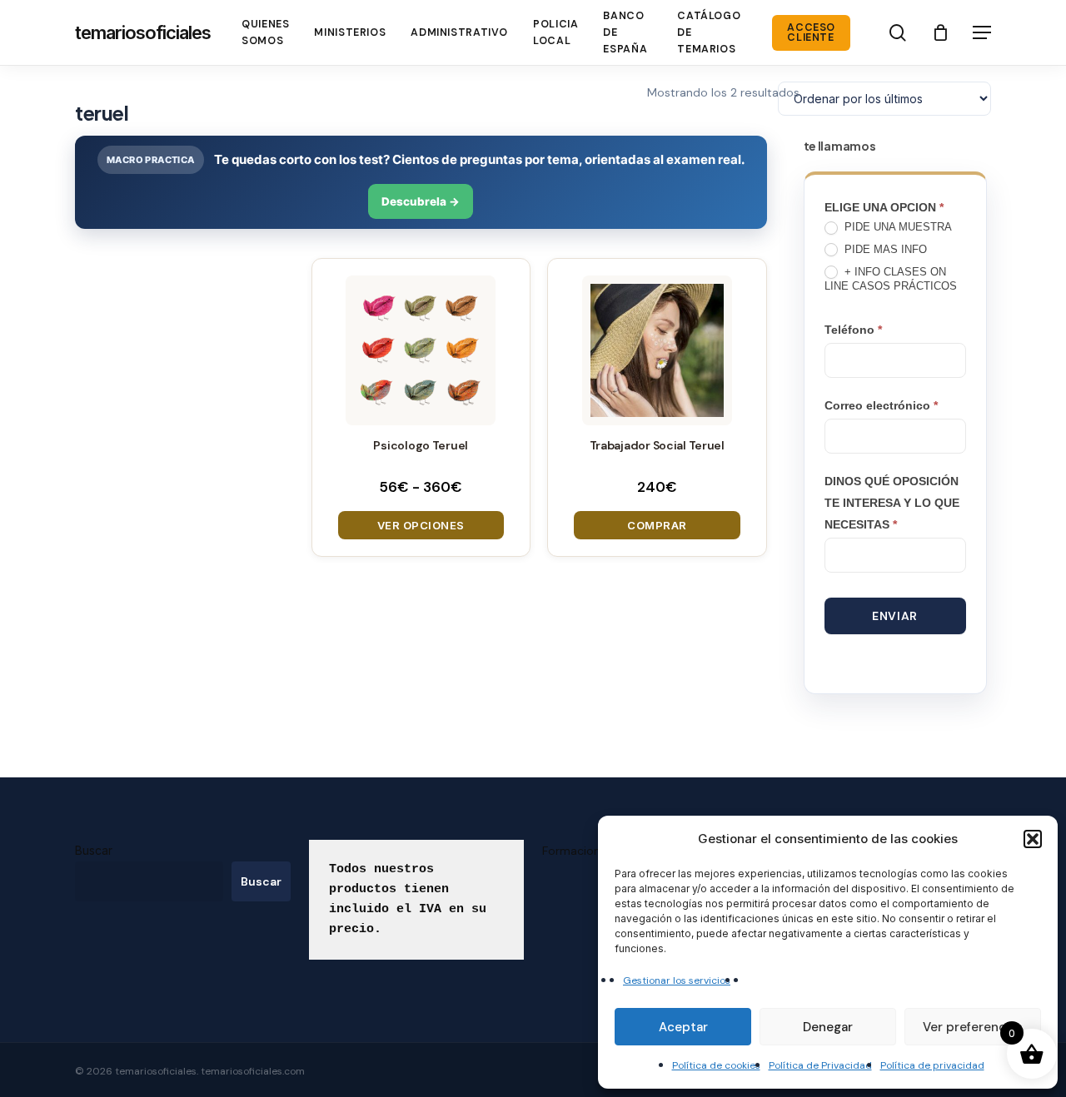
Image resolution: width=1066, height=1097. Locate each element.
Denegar (828, 1027)
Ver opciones (421, 525)
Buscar (93, 850)
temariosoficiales (143, 32)
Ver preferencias (973, 1027)
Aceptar (683, 1027)
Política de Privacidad (820, 1065)
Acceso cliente (811, 33)
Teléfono (853, 329)
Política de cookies (716, 1065)
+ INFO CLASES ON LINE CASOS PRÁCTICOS (890, 279)
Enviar (894, 615)
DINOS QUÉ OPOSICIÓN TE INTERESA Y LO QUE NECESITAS (891, 502)
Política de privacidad (932, 1065)
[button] (1032, 839)
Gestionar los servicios (676, 980)
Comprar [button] (657, 525)
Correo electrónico (881, 405)
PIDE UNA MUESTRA (896, 227)
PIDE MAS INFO (884, 249)
